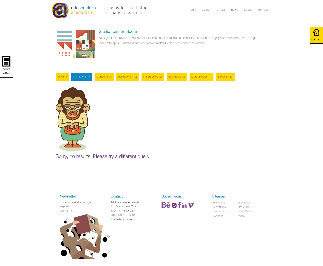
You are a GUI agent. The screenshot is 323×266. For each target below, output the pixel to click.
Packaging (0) (176, 76)
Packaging (244, 202)
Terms (241, 216)
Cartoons (218, 216)
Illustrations (219, 207)
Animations (219, 202)
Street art (243, 207)
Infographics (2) (152, 76)
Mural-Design (246, 211)
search (206, 9)
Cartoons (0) (104, 76)
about (248, 9)
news (235, 9)
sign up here (67, 210)
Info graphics (220, 211)
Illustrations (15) (127, 76)
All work (62, 76)
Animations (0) (81, 76)
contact (263, 9)
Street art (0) (225, 76)
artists (221, 9)
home (192, 9)
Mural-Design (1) (201, 76)
